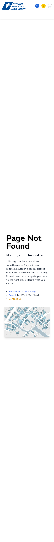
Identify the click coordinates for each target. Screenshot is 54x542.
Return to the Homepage (23, 291)
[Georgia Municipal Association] (14, 6)
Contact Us (15, 298)
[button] (37, 6)
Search (12, 295)
